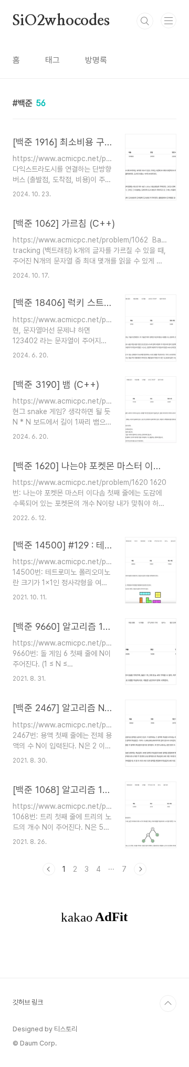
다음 (140, 869)
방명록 (96, 60)
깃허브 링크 (28, 1002)
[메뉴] (168, 20)
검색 (145, 21)
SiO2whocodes (61, 21)
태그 (52, 60)
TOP (168, 1003)
